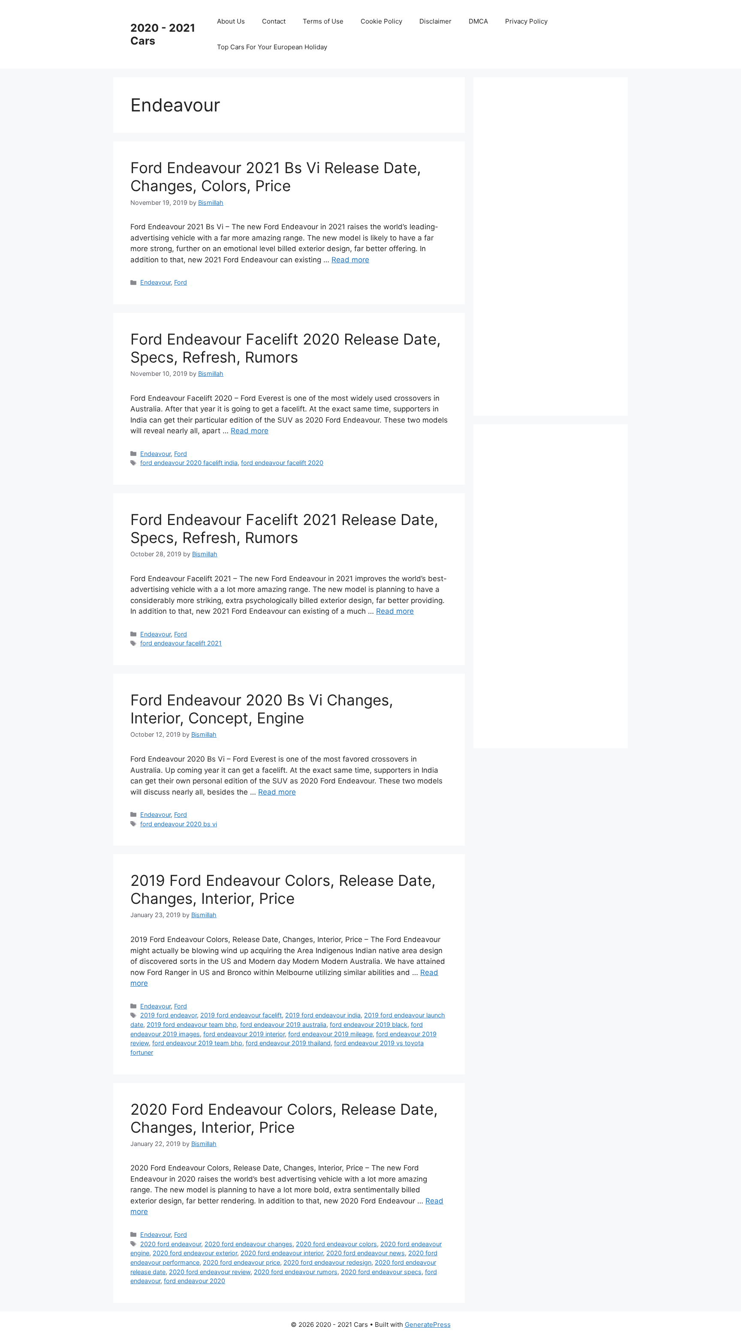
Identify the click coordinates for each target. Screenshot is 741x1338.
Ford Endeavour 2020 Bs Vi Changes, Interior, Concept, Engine (261, 709)
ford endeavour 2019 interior (244, 1034)
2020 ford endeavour (170, 1244)
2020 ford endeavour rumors (295, 1271)
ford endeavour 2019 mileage (330, 1034)
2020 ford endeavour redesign (327, 1262)
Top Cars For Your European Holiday (272, 47)
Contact (274, 21)
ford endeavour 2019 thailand (288, 1043)
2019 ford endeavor (168, 1015)
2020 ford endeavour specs (381, 1271)
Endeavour (155, 282)
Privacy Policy (526, 21)
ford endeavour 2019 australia (283, 1024)
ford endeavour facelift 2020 (282, 462)
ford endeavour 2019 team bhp (197, 1043)
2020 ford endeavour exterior (195, 1253)
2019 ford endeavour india (323, 1015)
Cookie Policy (381, 21)
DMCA (478, 21)
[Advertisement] (555, 244)
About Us (231, 21)
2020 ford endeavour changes (248, 1244)
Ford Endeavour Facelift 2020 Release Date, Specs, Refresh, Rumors (285, 348)
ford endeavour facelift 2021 (181, 643)
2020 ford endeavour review (209, 1271)
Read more (350, 259)
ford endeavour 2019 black (368, 1024)
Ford (180, 282)
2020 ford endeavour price (241, 1262)
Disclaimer (435, 21)
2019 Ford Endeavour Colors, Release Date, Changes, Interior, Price (283, 889)
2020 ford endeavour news (365, 1253)
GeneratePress (428, 1324)
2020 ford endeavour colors (336, 1244)
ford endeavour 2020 (194, 1280)
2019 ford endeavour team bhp (192, 1024)
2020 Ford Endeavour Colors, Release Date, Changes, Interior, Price (284, 1118)
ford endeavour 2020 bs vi (178, 824)
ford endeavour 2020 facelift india (189, 462)
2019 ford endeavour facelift (241, 1015)
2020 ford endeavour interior (282, 1253)
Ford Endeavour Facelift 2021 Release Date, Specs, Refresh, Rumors (284, 528)
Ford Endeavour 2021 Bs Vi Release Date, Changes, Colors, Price (275, 177)
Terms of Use (323, 21)
